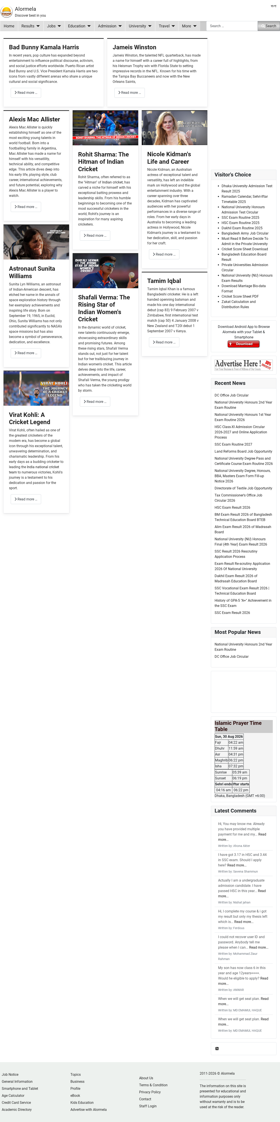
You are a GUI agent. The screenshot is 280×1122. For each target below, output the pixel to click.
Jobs (51, 26)
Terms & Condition (153, 1085)
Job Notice (10, 1074)
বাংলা (273, 6)
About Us (146, 1078)
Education (76, 26)
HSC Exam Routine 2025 (240, 223)
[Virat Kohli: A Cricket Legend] (36, 388)
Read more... (237, 865)
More (186, 26)
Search (271, 26)
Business (77, 1081)
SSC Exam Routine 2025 (240, 217)
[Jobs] (58, 26)
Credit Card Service (16, 1103)
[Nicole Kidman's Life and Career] (174, 128)
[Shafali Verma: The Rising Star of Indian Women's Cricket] (105, 270)
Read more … (27, 93)
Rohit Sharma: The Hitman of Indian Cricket (103, 162)
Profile (75, 1088)
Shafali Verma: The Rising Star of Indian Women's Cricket (104, 308)
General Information (17, 1081)
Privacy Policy (150, 1092)
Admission (107, 26)
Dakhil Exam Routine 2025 (242, 228)
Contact (145, 1099)
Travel (164, 26)
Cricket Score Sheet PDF (240, 296)
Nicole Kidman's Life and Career (169, 158)
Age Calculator (13, 1096)
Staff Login (148, 1106)
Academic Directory (17, 1110)
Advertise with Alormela (88, 1110)
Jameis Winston (134, 47)
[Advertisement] (105, 578)
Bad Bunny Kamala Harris (44, 47)
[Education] (88, 26)
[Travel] (172, 26)
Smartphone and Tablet (20, 1088)
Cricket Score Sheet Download (245, 249)
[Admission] (119, 26)
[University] (149, 26)
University (137, 26)
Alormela (25, 9)
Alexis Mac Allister (34, 119)
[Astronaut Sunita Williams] (36, 242)
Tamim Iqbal (164, 281)
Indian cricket (112, 182)
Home (9, 26)
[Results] (37, 26)
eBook (75, 1096)
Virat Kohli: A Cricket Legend (29, 418)
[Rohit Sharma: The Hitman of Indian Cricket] (105, 128)
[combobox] (232, 26)
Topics (75, 1074)
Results (27, 26)
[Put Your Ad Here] (244, 365)
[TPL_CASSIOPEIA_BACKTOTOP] (272, 1113)
